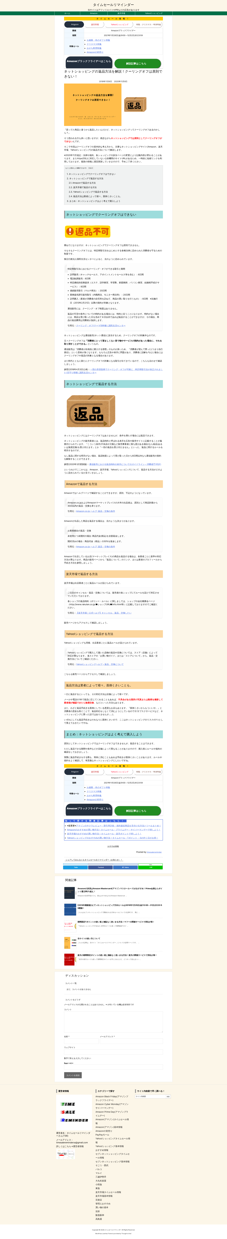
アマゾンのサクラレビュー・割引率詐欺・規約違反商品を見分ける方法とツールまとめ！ (118, 825)
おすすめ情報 (113, 846)
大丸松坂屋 (101, 1180)
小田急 (99, 1184)
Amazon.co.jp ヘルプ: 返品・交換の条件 (95, 511)
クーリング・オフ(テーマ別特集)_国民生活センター (101, 325)
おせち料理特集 (94, 48)
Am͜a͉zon (75, 24)
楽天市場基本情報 (104, 1196)
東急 (98, 1188)
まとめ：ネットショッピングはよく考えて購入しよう (93, 201)
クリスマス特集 (94, 44)
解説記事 (131, 63)
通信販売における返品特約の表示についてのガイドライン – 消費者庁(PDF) (125, 464)
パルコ (99, 1169)
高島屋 (99, 1219)
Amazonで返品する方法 (82, 183)
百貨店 (99, 1200)
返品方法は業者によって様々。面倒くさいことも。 (95, 196)
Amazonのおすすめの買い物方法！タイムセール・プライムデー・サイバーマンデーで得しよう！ (113, 829)
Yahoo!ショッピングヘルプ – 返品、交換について (100, 664)
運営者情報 (78, 1146)
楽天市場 (95, 24)
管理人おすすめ (103, 1203)
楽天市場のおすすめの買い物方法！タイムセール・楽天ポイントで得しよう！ (104, 833)
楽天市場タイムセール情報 (108, 1192)
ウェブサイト (69, 1047)
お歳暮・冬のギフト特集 (98, 40)
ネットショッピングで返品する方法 (85, 178)
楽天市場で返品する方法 (83, 187)
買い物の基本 (102, 1207)
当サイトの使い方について (89, 938)
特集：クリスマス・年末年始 (148, 24)
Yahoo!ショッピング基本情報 (110, 1146)
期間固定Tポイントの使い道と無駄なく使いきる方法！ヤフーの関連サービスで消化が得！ (116, 922)
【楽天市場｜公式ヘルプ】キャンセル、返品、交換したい (103, 613)
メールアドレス (107, 1036)
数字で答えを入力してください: (77, 1058)
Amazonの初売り (95, 52)
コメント (68, 1009)
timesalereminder (154, 852)
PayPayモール (102, 1134)
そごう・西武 (102, 1165)
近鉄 (98, 1211)
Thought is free (126, 1233)
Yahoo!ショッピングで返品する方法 (88, 192)
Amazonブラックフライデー (84, 61)
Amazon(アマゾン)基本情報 (109, 1127)
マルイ (99, 1173)
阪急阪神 (100, 1215)
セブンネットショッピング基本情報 (113, 1161)
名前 (66, 1036)
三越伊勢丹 (101, 1177)
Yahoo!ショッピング (119, 24)
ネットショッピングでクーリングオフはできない (91, 174)
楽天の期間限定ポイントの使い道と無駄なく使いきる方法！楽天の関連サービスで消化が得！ (117, 955)
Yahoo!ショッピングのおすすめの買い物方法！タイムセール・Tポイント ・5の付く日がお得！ (112, 838)
